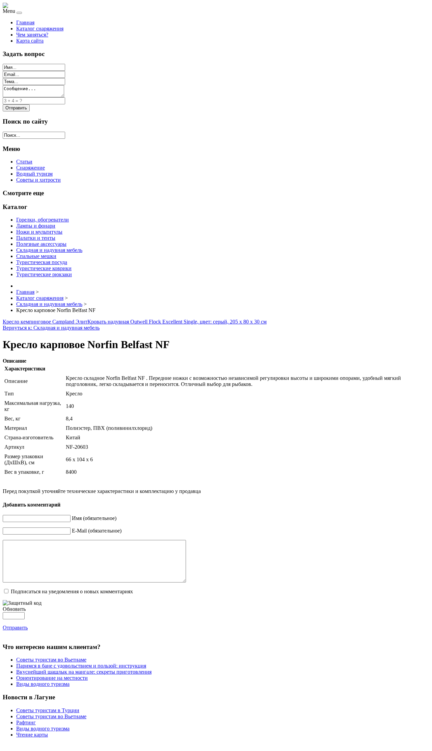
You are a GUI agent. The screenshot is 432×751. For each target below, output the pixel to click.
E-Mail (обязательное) (97, 531)
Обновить (14, 609)
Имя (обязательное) (94, 518)
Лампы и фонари (35, 226)
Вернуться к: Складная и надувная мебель (51, 328)
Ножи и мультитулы (39, 232)
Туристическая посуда (41, 262)
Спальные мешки (36, 256)
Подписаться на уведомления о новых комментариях (72, 591)
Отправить (15, 627)
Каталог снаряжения (39, 28)
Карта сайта (30, 41)
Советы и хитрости (38, 180)
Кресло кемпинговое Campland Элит (45, 322)
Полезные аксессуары (41, 244)
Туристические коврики (44, 268)
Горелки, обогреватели (42, 220)
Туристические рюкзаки (44, 274)
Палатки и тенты (35, 238)
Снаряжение (30, 168)
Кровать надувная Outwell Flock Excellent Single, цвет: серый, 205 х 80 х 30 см (177, 322)
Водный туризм (34, 174)
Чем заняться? (32, 34)
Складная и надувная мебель (49, 250)
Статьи (24, 161)
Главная (25, 22)
